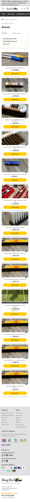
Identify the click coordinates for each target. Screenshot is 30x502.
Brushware (11, 14)
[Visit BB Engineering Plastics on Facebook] (4, 461)
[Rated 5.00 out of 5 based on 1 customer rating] (14, 310)
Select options (15, 73)
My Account (5, 422)
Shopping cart (5, 424)
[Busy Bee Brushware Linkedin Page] (7, 455)
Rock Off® (6, 44)
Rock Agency (11, 497)
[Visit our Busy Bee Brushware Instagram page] (2, 455)
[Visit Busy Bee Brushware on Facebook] (4, 455)
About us (4, 420)
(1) (18, 310)
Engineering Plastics (10, 41)
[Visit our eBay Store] (11, 455)
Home (3, 14)
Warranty (18, 420)
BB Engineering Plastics (8, 415)
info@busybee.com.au (10, 493)
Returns (18, 422)
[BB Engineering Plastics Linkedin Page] (7, 461)
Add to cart (15, 180)
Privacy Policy (19, 424)
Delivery (18, 417)
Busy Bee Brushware (10, 39)
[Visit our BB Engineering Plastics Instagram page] (2, 461)
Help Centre (19, 415)
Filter (5, 33)
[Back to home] (12, 8)
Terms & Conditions (21, 427)
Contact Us (19, 413)
